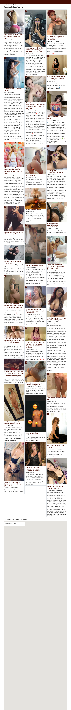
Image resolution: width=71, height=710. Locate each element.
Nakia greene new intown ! (35, 265)
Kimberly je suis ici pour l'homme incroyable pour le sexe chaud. (35, 311)
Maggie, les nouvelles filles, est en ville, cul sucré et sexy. (13, 36)
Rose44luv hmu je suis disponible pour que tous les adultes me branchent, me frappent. (35, 105)
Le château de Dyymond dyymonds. (12, 262)
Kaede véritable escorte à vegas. (13, 89)
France (10, 4)
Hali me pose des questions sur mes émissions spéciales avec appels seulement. (14, 373)
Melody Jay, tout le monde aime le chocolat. (13, 233)
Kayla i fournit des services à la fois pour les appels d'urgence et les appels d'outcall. (35, 344)
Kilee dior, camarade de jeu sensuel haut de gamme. (56, 319)
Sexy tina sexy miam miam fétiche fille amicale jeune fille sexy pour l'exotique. (35, 49)
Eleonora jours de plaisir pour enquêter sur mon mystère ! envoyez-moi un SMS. (13, 170)
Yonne (14, 4)
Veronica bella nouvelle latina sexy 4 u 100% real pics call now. (12, 484)
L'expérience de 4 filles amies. (55, 117)
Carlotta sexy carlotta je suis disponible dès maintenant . (55, 38)
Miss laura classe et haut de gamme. (56, 446)
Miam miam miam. (32, 433)
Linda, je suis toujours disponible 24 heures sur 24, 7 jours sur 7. (55, 266)
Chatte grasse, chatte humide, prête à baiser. (12, 422)
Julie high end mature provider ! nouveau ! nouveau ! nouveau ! (33, 469)
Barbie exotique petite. (33, 210)
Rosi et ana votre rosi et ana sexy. (56, 398)
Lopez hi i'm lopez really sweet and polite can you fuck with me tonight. (55, 486)
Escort (5, 4)
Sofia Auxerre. (31, 175)
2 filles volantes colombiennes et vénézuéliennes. (52, 225)
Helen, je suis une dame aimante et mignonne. (34, 383)
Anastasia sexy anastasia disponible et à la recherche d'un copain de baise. (14, 340)
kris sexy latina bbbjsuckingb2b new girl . (56, 171)
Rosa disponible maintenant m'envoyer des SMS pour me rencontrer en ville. (56, 78)
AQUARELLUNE (7, 2)
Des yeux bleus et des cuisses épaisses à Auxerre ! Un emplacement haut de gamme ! (14, 306)
